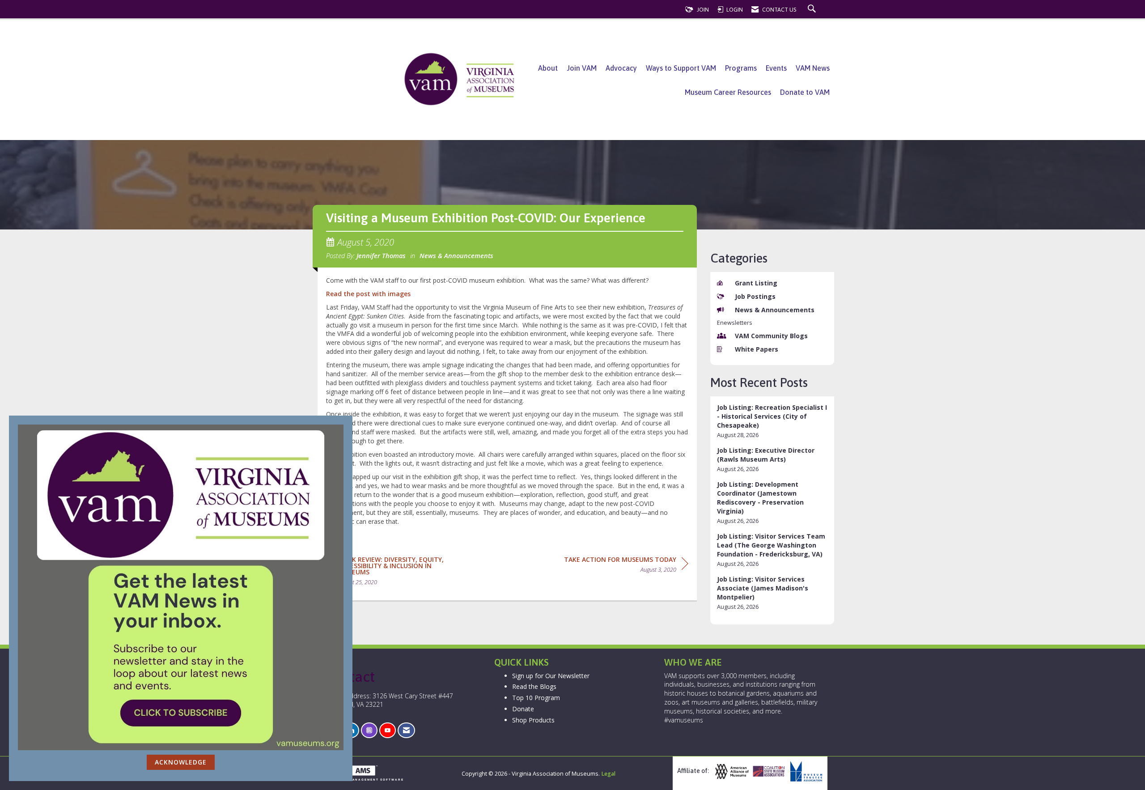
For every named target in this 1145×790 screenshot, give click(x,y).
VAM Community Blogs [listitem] (771, 335)
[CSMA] (768, 771)
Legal (608, 773)
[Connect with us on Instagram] (369, 730)
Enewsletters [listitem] (734, 323)
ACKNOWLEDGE (181, 762)
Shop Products (533, 720)
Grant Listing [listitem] (756, 283)
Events (776, 68)
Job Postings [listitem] (755, 296)
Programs (741, 68)
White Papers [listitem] (756, 349)
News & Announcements (456, 255)
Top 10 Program (536, 697)
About (548, 68)
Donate (523, 709)
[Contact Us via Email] (406, 730)
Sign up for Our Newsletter (550, 675)
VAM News (813, 68)
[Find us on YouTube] (387, 730)
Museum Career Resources (728, 92)
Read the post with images (368, 293)
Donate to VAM (805, 92)
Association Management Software (361, 779)
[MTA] (805, 771)
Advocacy (621, 68)
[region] (626, 566)
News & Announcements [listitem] (774, 310)
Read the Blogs (534, 686)
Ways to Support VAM (681, 68)
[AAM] (731, 771)
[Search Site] (813, 9)
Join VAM (582, 68)
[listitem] (772, 421)
